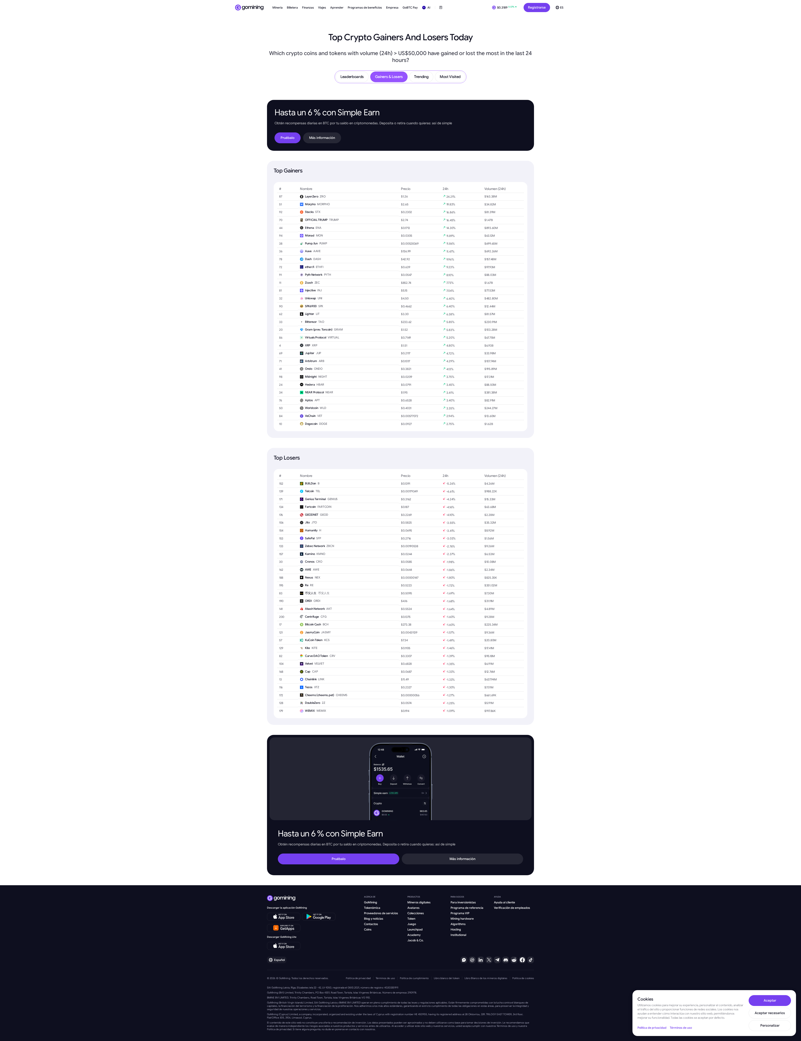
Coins (368, 929)
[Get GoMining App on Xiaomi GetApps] (283, 928)
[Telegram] (497, 960)
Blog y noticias (373, 918)
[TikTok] (530, 960)
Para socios (457, 896)
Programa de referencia (467, 908)
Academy (414, 935)
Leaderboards (352, 76)
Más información (322, 138)
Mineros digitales (419, 902)
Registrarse (537, 7)
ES (561, 7)
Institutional (458, 935)
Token (411, 918)
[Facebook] (522, 960)
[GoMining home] (249, 7)
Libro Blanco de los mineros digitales (486, 978)
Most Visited (450, 76)
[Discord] (505, 960)
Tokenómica (372, 908)
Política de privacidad (358, 978)
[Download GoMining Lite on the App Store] (283, 946)
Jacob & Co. (415, 940)
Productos (413, 896)
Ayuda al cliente (504, 902)
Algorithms (458, 924)
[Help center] (464, 960)
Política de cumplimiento (414, 978)
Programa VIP (460, 913)
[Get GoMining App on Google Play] (318, 917)
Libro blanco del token (447, 978)
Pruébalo (288, 138)
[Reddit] (514, 960)
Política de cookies (523, 978)
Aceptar (770, 1000)
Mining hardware (462, 918)
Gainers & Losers (389, 76)
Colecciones (415, 913)
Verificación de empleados (512, 908)
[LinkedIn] (480, 960)
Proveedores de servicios (381, 913)
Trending (421, 76)
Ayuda (497, 896)
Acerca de (369, 896)
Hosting (456, 929)
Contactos (371, 924)
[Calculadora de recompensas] (441, 7)
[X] (489, 960)
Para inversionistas (463, 902)
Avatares (413, 908)
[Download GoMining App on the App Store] (283, 917)
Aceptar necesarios (770, 1013)
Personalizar (770, 1025)
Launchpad (415, 929)
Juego (411, 924)
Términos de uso (385, 978)
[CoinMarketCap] (472, 960)
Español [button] (279, 960)
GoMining (370, 902)
